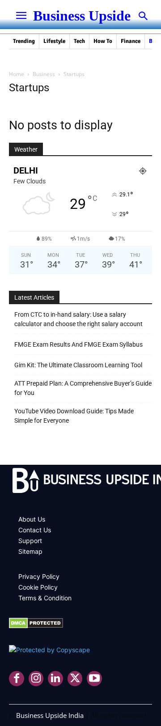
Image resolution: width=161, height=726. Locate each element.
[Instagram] (36, 678)
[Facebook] (16, 678)
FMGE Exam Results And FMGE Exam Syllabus (78, 344)
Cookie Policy (38, 587)
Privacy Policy (38, 576)
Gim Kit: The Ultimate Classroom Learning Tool (78, 365)
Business (44, 74)
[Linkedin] (55, 678)
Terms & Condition (45, 598)
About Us (31, 519)
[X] (75, 678)
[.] (80, 482)
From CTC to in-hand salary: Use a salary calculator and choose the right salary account (78, 319)
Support (30, 540)
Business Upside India (50, 715)
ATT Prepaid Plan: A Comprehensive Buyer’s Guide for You (83, 388)
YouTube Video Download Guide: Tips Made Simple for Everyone (74, 416)
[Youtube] (94, 678)
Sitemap (30, 551)
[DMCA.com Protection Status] (36, 626)
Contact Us (34, 530)
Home (16, 74)
